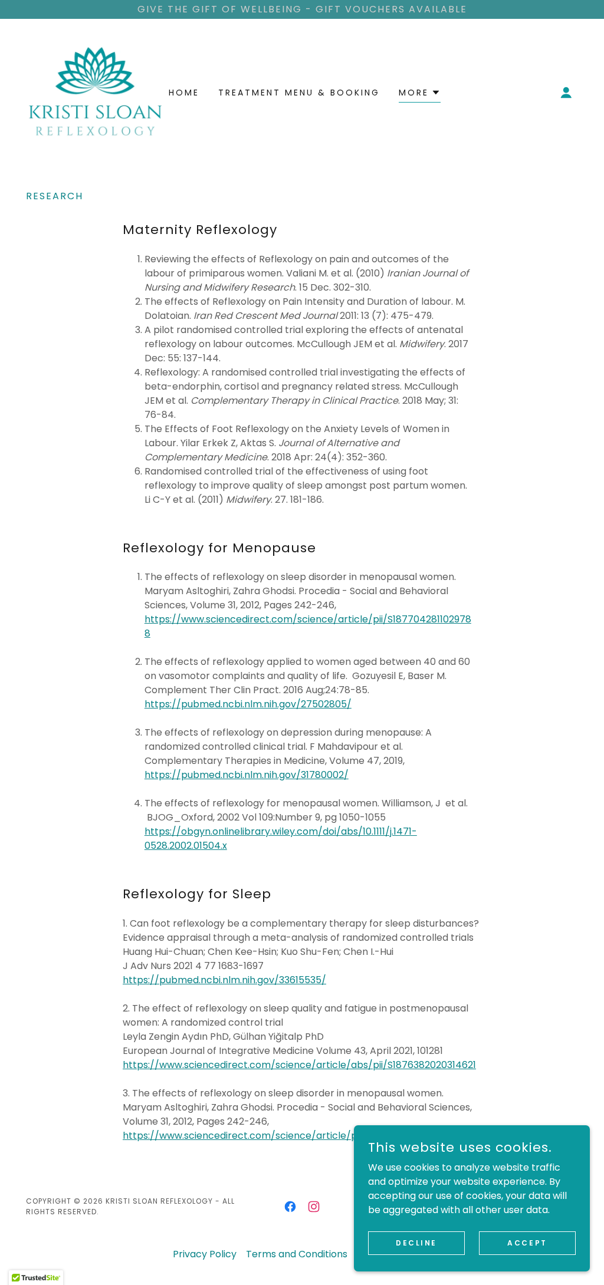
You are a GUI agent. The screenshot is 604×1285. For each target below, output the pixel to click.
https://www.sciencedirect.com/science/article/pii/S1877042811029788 (289, 1135)
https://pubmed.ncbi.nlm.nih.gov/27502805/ (248, 704)
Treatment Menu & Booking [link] (299, 92)
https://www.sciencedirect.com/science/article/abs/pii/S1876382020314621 (299, 1065)
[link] (95, 91)
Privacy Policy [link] (205, 1254)
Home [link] (184, 92)
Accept (527, 1242)
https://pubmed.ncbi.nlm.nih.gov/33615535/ (224, 980)
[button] (566, 92)
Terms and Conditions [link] (296, 1254)
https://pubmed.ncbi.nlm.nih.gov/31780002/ (247, 775)
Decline (416, 1242)
